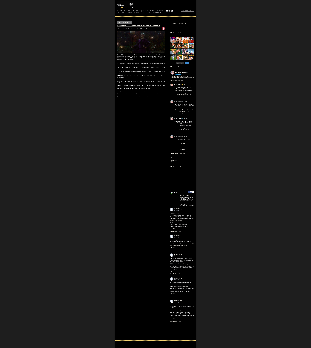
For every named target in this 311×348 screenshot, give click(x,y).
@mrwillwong (174, 160)
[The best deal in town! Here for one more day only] (179, 51)
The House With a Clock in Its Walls (125, 96)
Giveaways (127, 10)
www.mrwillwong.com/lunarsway (181, 263)
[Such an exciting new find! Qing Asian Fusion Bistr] (173, 46)
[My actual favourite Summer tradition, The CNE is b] (173, 40)
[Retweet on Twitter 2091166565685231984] (177, 97)
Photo (174, 228)
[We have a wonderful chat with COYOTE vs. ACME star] (191, 40)
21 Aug (185, 101)
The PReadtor (151, 96)
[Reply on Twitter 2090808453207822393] (175, 114)
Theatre (152, 10)
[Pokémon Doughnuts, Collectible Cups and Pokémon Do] (185, 46)
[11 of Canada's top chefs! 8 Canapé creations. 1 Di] (173, 51)
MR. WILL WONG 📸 (178, 84)
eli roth (139, 93)
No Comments (144, 28)
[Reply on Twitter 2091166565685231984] (175, 97)
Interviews (160, 10)
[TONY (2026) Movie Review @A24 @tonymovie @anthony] (185, 57)
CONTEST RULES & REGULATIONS (151, 12)
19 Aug (185, 136)
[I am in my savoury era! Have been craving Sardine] (179, 57)
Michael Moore (161, 93)
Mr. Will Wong (178, 209)
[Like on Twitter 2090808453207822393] (180, 114)
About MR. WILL (130, 14)
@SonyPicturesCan (179, 90)
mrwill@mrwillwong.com (164, 347)
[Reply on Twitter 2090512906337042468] (175, 132)
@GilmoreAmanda (184, 123)
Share (180, 231)
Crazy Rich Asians (131, 93)
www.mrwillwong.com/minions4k (181, 286)
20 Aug (185, 118)
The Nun (144, 96)
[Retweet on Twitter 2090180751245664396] (177, 146)
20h (185, 84)
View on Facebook (173, 231)
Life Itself (154, 93)
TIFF (133, 10)
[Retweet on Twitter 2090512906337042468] (177, 132)
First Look (119, 10)
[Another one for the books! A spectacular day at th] (191, 51)
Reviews (138, 11)
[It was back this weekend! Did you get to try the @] (185, 51)
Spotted (129, 12)
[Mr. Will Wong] (175, 193)
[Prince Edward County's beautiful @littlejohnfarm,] (191, 46)
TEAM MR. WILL (120, 14)
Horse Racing (137, 12)
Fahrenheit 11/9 (146, 93)
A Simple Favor (121, 93)
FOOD (118, 12)
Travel (123, 12)
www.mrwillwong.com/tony (176, 220)
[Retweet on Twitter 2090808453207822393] (177, 114)
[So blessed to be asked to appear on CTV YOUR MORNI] (191, 57)
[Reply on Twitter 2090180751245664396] (175, 146)
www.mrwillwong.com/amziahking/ (181, 310)
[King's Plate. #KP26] (173, 57)
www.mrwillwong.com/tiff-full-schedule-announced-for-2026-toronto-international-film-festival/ (182, 244)
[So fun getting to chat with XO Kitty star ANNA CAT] (179, 40)
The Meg (138, 96)
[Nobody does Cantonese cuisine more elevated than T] (179, 46)
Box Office (145, 10)
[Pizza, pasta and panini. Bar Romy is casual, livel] (185, 40)
